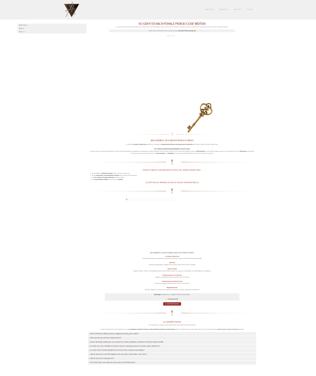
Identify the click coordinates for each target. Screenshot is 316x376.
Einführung (22, 25)
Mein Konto (224, 10)
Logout (249, 10)
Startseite (209, 10)
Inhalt (20, 28)
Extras (20, 31)
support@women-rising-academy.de (228, 329)
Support (237, 10)
